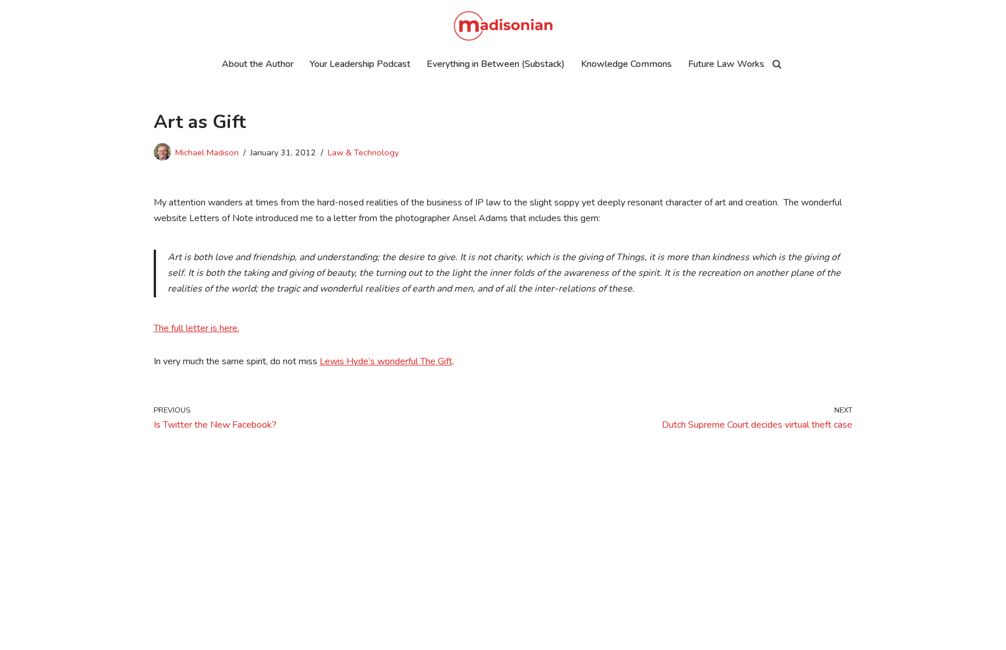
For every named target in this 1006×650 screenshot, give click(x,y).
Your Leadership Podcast (360, 64)
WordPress (276, 634)
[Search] (777, 64)
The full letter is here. (196, 328)
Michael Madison (207, 152)
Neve (182, 634)
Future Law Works (726, 64)
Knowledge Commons (626, 64)
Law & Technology (363, 152)
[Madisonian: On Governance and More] (503, 25)
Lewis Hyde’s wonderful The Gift (386, 361)
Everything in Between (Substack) (496, 64)
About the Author (257, 64)
